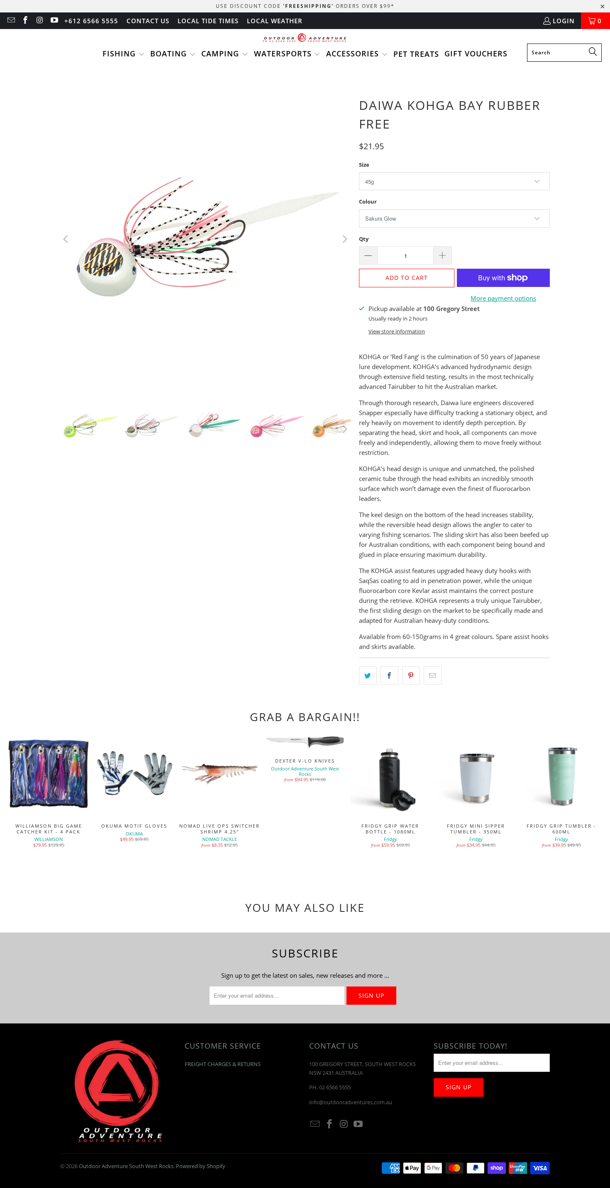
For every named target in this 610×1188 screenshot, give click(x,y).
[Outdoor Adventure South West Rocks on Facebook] (25, 21)
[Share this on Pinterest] (411, 675)
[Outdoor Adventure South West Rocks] (305, 38)
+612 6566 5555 (91, 21)
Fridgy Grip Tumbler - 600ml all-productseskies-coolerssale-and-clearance (561, 774)
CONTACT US (148, 21)
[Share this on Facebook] (389, 675)
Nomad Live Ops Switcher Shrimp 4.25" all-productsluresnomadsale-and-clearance (219, 774)
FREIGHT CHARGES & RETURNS (223, 1064)
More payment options (503, 298)
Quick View (390, 793)
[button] (123, 54)
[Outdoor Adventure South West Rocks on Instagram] (39, 21)
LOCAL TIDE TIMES (208, 21)
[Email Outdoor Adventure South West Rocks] (10, 21)
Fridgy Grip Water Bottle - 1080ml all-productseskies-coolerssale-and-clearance (390, 774)
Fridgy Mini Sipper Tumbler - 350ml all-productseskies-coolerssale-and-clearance (476, 774)
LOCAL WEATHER (275, 21)
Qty (363, 239)
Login (564, 21)
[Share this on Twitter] (368, 675)
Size (364, 164)
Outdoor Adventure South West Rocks (126, 1166)
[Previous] (66, 239)
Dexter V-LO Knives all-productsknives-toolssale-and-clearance (305, 742)
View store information (396, 331)
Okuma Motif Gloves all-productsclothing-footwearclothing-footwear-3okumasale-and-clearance (134, 774)
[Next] (344, 239)
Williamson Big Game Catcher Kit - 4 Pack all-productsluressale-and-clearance (48, 774)
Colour (368, 201)
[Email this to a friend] (433, 675)
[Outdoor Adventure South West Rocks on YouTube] (53, 21)
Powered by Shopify (200, 1166)
